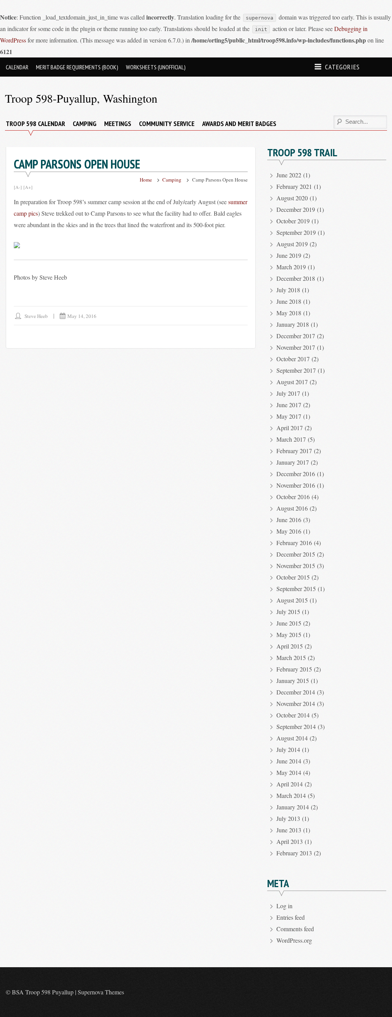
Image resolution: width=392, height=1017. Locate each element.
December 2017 (295, 336)
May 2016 (288, 531)
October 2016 (293, 497)
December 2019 (295, 209)
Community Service (166, 123)
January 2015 (292, 680)
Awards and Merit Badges (239, 123)
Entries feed (290, 917)
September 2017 (296, 370)
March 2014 (291, 795)
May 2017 (288, 416)
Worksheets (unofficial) (156, 67)
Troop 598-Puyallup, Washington (81, 98)
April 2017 (289, 428)
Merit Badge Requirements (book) (77, 67)
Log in (284, 906)
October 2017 (293, 359)
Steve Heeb (36, 316)
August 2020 (292, 198)
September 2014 (296, 726)
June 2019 (288, 255)
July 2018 (288, 290)
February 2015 (294, 669)
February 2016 (294, 543)
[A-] (18, 187)
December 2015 (295, 554)
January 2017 (292, 462)
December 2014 (295, 692)
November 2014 (295, 703)
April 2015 (289, 646)
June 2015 (288, 623)
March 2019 (291, 267)
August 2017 (292, 382)
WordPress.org (294, 940)
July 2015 (288, 612)
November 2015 (295, 566)
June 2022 (288, 175)
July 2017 (288, 393)
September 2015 (296, 589)
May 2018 (288, 313)
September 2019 (296, 232)
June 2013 (288, 830)
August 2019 (292, 244)
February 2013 (294, 853)
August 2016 (292, 508)
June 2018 (288, 301)
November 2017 (295, 347)
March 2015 (291, 657)
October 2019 (293, 221)
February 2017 (294, 451)
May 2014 (288, 772)
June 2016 (288, 520)
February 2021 (294, 186)
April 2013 (289, 841)
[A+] (28, 187)
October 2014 (293, 715)
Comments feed (295, 929)
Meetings (117, 123)
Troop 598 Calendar (35, 123)
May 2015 (288, 635)
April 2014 (289, 784)
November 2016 (295, 485)
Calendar (17, 67)
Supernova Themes (101, 992)
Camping (84, 123)
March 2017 (291, 439)
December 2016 (295, 474)
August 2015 (292, 600)
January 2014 (292, 807)
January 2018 (292, 324)
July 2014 (288, 749)
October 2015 (293, 577)
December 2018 (295, 278)
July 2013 (288, 818)
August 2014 (292, 738)
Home (146, 179)
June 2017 (288, 405)
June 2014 (288, 761)
